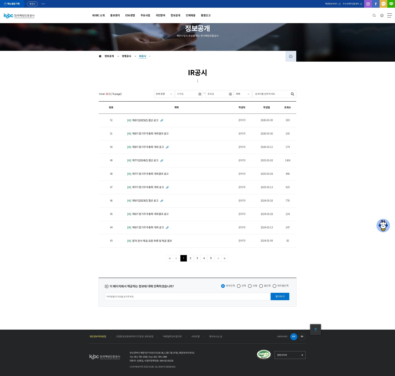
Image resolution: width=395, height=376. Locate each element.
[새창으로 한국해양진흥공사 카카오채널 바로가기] (383, 4)
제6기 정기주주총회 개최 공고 (148, 227)
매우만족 (230, 285)
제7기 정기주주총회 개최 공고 (148, 187)
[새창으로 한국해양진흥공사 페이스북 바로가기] (376, 4)
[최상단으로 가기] (315, 329)
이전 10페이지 (176, 258)
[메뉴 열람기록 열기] (43, 4)
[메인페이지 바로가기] (19, 16)
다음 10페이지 (218, 258)
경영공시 (127, 56)
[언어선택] (382, 15)
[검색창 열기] (374, 15)
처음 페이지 (169, 258)
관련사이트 (282, 355)
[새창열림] (264, 355)
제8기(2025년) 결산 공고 (145, 120)
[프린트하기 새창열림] (290, 56)
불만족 (267, 285)
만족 (244, 285)
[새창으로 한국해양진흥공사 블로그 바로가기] (391, 4)
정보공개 (109, 56)
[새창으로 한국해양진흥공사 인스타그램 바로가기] (368, 4)
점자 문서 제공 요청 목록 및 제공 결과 (152, 241)
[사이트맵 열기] (389, 15)
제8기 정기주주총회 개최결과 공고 (150, 133)
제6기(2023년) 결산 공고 (145, 200)
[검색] (292, 94)
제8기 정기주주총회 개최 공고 (148, 147)
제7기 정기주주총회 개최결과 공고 (150, 174)
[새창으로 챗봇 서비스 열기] (383, 225)
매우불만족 (283, 285)
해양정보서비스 (331, 3)
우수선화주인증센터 (351, 3)
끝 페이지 (224, 258)
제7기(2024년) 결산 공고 (145, 160)
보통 (255, 285)
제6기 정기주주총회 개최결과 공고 (150, 214)
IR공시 (142, 56)
